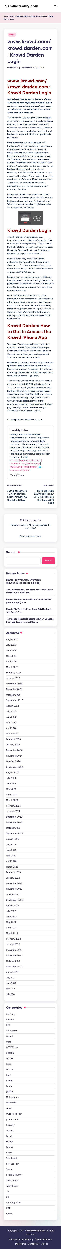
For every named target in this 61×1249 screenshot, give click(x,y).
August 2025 (12, 706)
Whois (9, 1213)
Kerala (9, 1080)
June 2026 (11, 650)
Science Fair (12, 1164)
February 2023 (13, 872)
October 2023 (13, 828)
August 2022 (12, 905)
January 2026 (13, 678)
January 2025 (13, 744)
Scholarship (12, 1158)
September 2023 (14, 833)
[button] (17, 475)
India (8, 1064)
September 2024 (14, 767)
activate (10, 1014)
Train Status (12, 1186)
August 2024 (12, 772)
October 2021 (13, 961)
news (12, 16)
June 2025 (11, 717)
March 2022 (12, 933)
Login (9, 1086)
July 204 (10, 994)
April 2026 (11, 661)
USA (8, 1208)
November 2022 (14, 889)
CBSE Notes (12, 1047)
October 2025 (13, 695)
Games (9, 1058)
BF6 (8, 1025)
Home (6, 16)
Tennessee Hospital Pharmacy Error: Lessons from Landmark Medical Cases (30, 620)
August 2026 (12, 639)
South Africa (12, 1180)
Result (9, 1136)
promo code (12, 1119)
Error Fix (10, 1053)
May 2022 (11, 922)
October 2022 (13, 894)
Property (10, 1125)
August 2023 (12, 839)
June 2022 (11, 916)
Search (11, 552)
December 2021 (14, 950)
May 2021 (11, 988)
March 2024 (12, 800)
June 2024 (11, 783)
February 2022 (13, 939)
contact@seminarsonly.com (24, 460)
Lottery (9, 1091)
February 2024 (13, 805)
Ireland (9, 1069)
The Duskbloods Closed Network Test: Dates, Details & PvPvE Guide (30, 591)
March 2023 (12, 866)
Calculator (11, 1030)
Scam (9, 1152)
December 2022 (14, 883)
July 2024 (11, 778)
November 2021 (14, 955)
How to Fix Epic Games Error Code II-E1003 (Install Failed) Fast (28, 601)
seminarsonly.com (19, 470)
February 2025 (13, 739)
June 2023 (11, 850)
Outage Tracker (14, 1114)
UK (7, 1197)
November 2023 (14, 822)
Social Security (13, 1175)
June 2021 (11, 983)
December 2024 (14, 750)
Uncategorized (13, 1202)
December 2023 (14, 816)
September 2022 (14, 900)
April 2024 (11, 794)
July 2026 (11, 645)
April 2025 (11, 728)
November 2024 (14, 756)
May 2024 (11, 789)
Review (9, 1141)
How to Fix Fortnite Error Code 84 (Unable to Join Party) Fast (29, 610)
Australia (10, 1019)
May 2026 (11, 656)
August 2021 (12, 972)
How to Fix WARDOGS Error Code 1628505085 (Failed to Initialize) (23, 581)
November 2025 (14, 689)
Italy (8, 1075)
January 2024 (13, 811)
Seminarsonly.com (21, 6)
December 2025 (14, 683)
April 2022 (11, 927)
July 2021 (10, 977)
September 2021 (14, 966)
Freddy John (19, 430)
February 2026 (13, 672)
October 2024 (13, 761)
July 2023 (11, 844)
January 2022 (13, 944)
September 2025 (14, 700)
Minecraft (11, 1102)
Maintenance (12, 1097)
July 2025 (11, 711)
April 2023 (11, 861)
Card (8, 1041)
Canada (10, 1036)
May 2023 (11, 855)
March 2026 (12, 667)
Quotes (9, 1130)
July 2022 (11, 911)
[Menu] (55, 6)
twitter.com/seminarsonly (23, 466)
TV (7, 1191)
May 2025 (11, 722)
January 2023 (13, 878)
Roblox (9, 1147)
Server (9, 1169)
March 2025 (12, 733)
